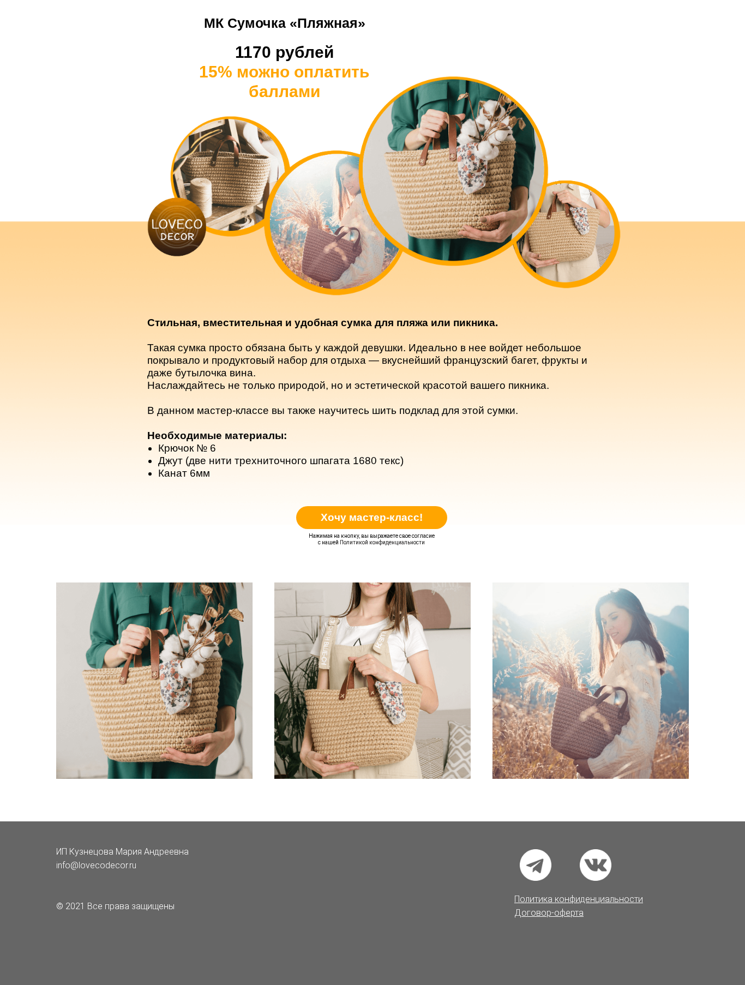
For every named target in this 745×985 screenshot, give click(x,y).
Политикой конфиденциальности (382, 542)
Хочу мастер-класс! (372, 517)
